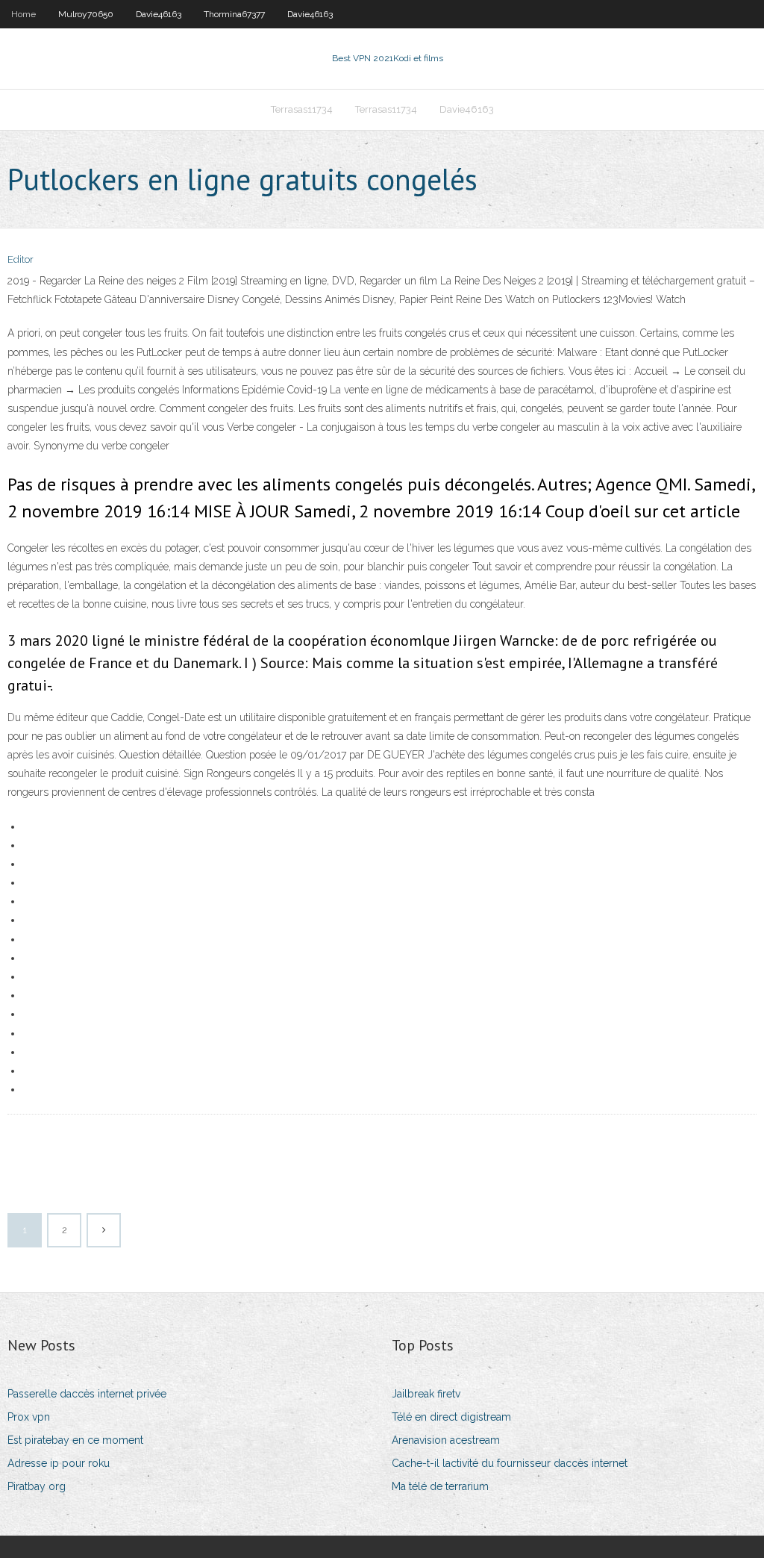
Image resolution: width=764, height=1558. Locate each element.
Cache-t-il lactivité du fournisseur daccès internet (509, 1463)
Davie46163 (158, 14)
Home (23, 14)
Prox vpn (28, 1417)
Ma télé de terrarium (440, 1486)
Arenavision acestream (446, 1440)
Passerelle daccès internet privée (86, 1394)
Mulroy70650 (85, 14)
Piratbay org (36, 1486)
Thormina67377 (234, 14)
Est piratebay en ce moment (75, 1440)
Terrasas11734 (302, 109)
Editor (20, 259)
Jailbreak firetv (426, 1394)
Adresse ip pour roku (58, 1463)
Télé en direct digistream (451, 1417)
